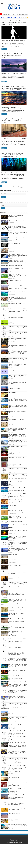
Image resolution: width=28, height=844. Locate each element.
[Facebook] (12, 840)
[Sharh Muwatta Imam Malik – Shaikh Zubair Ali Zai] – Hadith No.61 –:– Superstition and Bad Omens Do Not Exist (17, 572)
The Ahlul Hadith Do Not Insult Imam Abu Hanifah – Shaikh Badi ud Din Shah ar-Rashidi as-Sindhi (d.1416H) (13, 154)
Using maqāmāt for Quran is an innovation (16, 220)
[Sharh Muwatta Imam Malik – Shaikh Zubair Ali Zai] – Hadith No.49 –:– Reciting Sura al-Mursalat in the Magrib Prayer (17, 803)
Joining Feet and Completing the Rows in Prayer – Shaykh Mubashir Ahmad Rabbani (13, 120)
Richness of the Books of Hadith (14, 565)
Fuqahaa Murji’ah (11, 370)
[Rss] (11, 840)
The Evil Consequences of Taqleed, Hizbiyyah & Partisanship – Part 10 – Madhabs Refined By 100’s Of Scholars (17, 790)
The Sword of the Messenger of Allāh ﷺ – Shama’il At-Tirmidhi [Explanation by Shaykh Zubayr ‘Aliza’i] (17, 227)
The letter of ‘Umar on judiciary (14, 243)
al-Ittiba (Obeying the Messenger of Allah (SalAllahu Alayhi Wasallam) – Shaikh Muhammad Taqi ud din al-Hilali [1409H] (16, 418)
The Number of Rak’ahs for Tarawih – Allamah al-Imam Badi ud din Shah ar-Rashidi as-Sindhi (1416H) (17, 826)
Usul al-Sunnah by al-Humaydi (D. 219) (16, 457)
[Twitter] (13, 840)
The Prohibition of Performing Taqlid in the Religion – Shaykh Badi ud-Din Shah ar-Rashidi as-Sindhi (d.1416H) (13, 88)
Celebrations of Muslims (13, 819)
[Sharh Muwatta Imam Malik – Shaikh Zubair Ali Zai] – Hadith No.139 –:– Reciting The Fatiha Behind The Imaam (17, 543)
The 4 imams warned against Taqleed (15, 422)
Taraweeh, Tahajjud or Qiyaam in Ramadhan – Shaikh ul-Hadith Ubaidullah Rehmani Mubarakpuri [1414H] (17, 429)
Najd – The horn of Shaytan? (14, 777)
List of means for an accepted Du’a (15, 576)
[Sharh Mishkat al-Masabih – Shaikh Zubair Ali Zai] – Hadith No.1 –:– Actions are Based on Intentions (17, 483)
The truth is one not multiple (13, 712)
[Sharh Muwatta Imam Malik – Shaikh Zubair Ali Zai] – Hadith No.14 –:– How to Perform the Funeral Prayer (17, 469)
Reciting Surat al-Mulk (12, 392)
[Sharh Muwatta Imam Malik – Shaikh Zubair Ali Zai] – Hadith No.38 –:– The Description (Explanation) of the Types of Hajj (17, 646)
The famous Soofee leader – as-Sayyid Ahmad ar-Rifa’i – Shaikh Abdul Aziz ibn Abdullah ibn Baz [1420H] (17, 526)
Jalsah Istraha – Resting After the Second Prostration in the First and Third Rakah (13, 55)
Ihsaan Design (16, 839)
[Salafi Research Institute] (14, 5)
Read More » (4, 48)
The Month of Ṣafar (12, 505)
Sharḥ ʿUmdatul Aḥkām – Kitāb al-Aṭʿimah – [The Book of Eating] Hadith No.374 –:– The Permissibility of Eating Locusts (17, 275)
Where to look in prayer (12, 554)
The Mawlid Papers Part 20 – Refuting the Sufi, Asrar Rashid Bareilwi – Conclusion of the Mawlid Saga (17, 360)
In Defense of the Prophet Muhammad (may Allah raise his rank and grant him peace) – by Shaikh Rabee (17, 382)
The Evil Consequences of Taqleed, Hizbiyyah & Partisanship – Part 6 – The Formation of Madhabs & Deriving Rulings (17, 784)
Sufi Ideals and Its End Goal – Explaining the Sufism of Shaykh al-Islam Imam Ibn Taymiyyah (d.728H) (17, 537)
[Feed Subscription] (27, 17)
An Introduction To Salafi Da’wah (14, 280)
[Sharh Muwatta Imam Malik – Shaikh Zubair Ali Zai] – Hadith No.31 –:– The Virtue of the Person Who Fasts (17, 691)
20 (16, 186)
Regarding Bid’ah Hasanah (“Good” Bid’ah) (16, 670)
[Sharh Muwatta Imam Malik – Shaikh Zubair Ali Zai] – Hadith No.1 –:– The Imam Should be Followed (17, 738)
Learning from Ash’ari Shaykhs (14, 771)
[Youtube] (15, 840)
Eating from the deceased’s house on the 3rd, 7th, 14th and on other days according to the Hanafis (17, 298)
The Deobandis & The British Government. (16, 303)
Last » (21, 187)
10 (13, 186)
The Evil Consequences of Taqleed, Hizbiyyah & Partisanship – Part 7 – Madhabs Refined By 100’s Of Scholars (17, 726)
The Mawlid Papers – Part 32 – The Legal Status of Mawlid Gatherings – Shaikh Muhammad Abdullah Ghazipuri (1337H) (16, 489)
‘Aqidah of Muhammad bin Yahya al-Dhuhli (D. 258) (12, 14)
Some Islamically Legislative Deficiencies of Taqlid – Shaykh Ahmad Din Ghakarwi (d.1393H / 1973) (13, 22)
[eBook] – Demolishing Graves (14, 813)
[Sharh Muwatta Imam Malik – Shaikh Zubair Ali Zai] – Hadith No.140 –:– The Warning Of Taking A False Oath (17, 327)
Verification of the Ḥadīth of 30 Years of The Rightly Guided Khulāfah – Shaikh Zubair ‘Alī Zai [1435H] (17, 345)
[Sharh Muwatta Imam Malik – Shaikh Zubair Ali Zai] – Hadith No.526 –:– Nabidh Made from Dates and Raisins (17, 333)
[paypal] (16, 840)
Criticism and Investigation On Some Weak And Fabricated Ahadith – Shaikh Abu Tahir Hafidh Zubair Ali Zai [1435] (17, 665)
